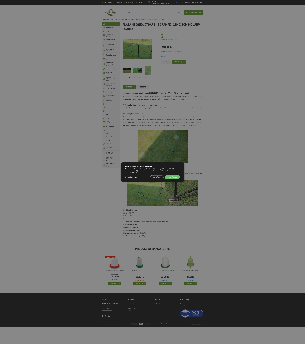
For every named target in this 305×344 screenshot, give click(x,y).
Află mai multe (136, 173)
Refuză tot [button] (156, 177)
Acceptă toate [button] (172, 177)
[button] (131, 177)
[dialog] (152, 172)
